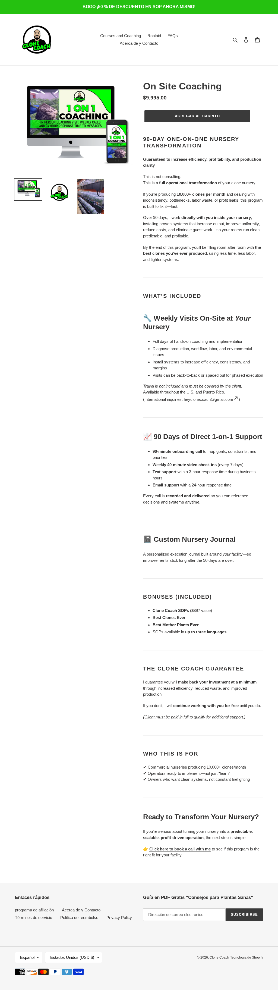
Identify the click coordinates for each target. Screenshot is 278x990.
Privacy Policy (119, 917)
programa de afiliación (34, 910)
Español (27, 957)
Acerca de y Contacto (81, 910)
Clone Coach (219, 957)
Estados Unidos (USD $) (72, 957)
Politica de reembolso (79, 917)
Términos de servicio (33, 917)
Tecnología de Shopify (246, 957)
